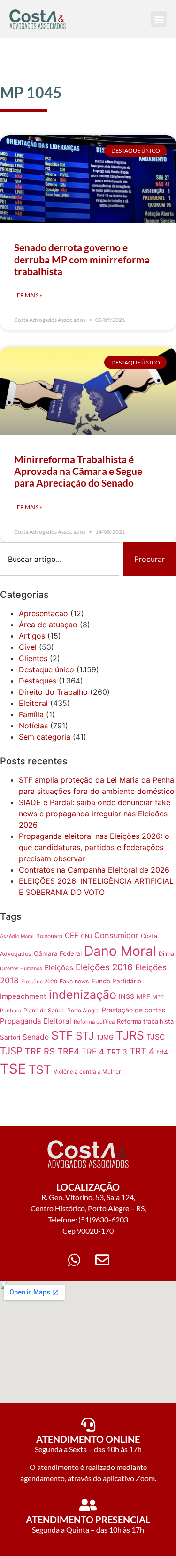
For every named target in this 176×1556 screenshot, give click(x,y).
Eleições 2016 (104, 967)
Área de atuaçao (48, 624)
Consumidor (116, 935)
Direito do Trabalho (53, 692)
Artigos (32, 635)
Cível (28, 647)
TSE (13, 1069)
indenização (82, 995)
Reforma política (94, 1021)
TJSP (11, 1051)
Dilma (166, 953)
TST (40, 1069)
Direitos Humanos (21, 969)
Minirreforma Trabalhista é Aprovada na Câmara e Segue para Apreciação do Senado (78, 470)
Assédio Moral (17, 936)
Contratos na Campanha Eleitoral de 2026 (94, 869)
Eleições (59, 967)
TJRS (130, 1035)
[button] (159, 19)
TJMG (105, 1037)
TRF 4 (93, 1051)
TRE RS (40, 1051)
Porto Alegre (83, 1010)
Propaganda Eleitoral (35, 1021)
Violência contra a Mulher (87, 1071)
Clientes (33, 658)
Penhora (10, 1010)
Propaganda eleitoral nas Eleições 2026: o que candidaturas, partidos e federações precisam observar (94, 847)
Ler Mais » (28, 294)
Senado (36, 1036)
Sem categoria (44, 737)
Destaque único (46, 669)
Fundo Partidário (116, 981)
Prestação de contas (133, 1010)
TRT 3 (117, 1051)
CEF (71, 935)
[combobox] (59, 559)
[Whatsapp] (74, 1260)
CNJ (86, 935)
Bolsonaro (49, 935)
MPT (158, 997)
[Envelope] (102, 1260)
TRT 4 (142, 1051)
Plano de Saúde (44, 1010)
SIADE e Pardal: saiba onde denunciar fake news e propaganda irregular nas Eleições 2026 (94, 813)
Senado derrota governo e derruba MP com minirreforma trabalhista (82, 258)
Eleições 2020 (39, 981)
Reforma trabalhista (145, 1021)
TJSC (155, 1036)
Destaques (37, 680)
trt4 (162, 1052)
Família (31, 714)
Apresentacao (43, 613)
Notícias (33, 725)
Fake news (74, 981)
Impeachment (23, 996)
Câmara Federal (58, 953)
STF (62, 1035)
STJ (85, 1035)
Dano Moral (120, 951)
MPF (143, 996)
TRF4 (68, 1051)
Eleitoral (33, 703)
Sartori (10, 1037)
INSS (126, 996)
